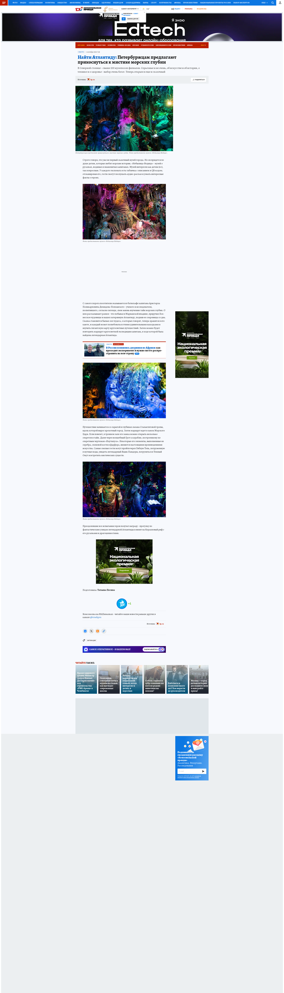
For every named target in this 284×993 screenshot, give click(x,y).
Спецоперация (36, 3)
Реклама (188, 9)
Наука (145, 3)
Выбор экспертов (241, 3)
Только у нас (101, 45)
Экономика (75, 3)
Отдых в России (147, 45)
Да (123, 19)
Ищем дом (118, 3)
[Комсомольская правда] (88, 9)
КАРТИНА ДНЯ (91, 640)
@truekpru (95, 617)
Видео (23, 3)
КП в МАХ (135, 45)
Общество (62, 3)
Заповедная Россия (163, 45)
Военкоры (112, 45)
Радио (177, 9)
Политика (50, 3)
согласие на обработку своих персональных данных (189, 776)
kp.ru (93, 79)
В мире (86, 3)
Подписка (201, 9)
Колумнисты (165, 3)
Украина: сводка (124, 45)
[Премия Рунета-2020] (109, 9)
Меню (4, 3)
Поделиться (200, 80)
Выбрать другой (132, 19)
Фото (15, 3)
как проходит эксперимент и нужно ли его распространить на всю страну (134, 350)
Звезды (95, 3)
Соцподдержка (133, 3)
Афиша (177, 3)
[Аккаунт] (280, 3)
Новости (90, 45)
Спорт (154, 3)
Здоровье (106, 3)
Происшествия (190, 3)
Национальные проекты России (215, 3)
